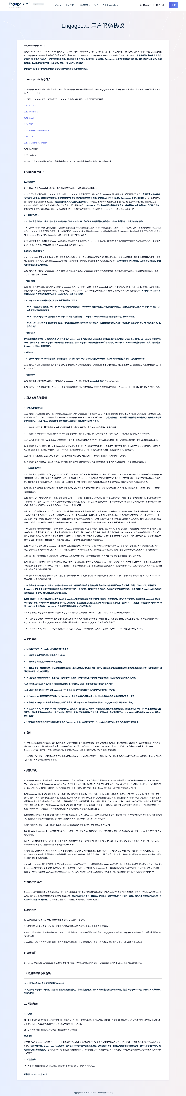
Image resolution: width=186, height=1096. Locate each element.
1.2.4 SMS (28, 124)
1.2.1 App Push (30, 105)
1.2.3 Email (29, 118)
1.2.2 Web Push (31, 112)
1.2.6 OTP (28, 137)
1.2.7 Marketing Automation (35, 143)
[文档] (137, 5)
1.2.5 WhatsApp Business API (36, 130)
